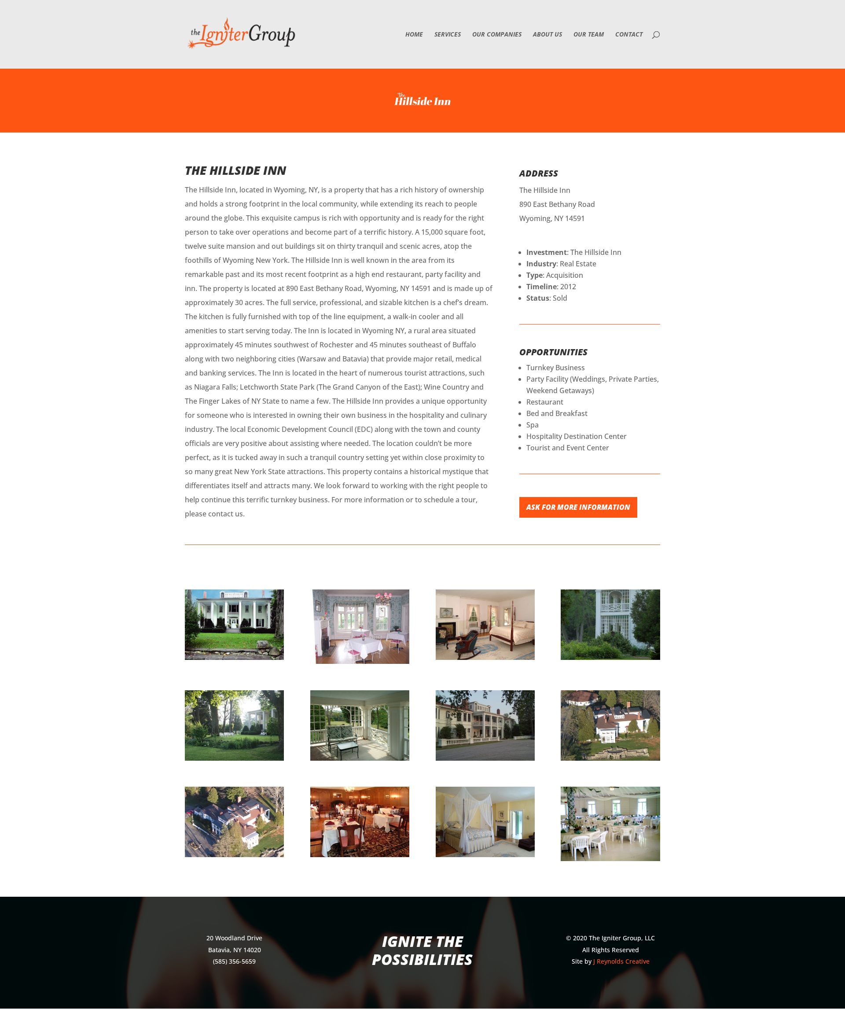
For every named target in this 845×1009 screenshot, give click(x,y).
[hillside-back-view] (485, 761)
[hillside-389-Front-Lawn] (234, 761)
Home (414, 34)
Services (447, 34)
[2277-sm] (485, 660)
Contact (629, 34)
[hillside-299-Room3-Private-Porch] (610, 660)
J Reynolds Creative (621, 961)
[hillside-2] (610, 861)
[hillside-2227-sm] (359, 761)
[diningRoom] (359, 857)
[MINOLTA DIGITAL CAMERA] (610, 761)
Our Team (588, 34)
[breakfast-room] (359, 664)
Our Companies (497, 34)
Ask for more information (578, 507)
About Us (547, 34)
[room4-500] (485, 857)
